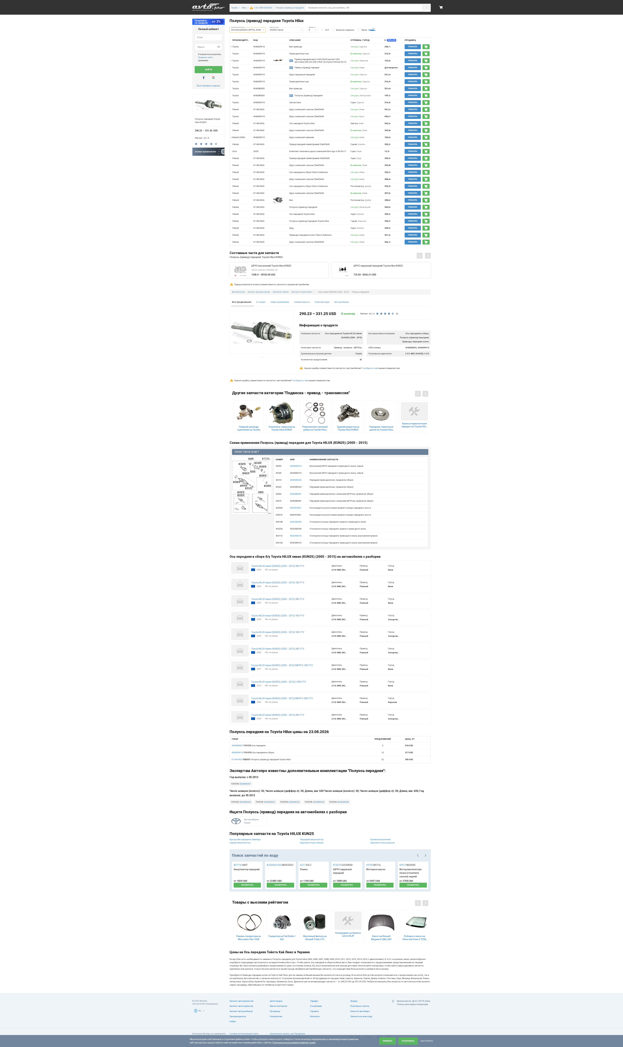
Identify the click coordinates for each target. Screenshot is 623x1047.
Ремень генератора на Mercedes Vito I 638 (248, 937)
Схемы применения (279, 302)
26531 (256, 151)
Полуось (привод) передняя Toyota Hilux (261, 759)
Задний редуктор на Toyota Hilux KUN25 (348, 428)
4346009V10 (259, 46)
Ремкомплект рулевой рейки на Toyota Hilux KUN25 (315, 428)
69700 (373, 865)
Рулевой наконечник (380, 839)
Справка (314, 1011)
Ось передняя (249, 745)
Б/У (327, 30)
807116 (241, 865)
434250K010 (295, 536)
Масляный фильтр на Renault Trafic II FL (315, 937)
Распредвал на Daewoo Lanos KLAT (348, 934)
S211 (306, 865)
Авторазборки (341, 302)
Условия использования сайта (244, 1034)
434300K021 (269, 802)
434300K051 (245, 784)
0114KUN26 (258, 109)
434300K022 (294, 802)
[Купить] (426, 46)
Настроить (427, 1041)
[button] (263, 30)
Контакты (315, 1016)
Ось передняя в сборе (253, 752)
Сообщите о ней (370, 368)
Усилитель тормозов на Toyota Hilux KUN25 (282, 428)
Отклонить (408, 1041)
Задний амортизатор (240, 842)
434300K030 (318, 802)
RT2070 (342, 865)
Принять (387, 1041)
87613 (407, 865)
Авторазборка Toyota (251, 821)
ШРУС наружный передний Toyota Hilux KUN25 (378, 265)
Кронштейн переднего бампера (245, 839)
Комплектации (322, 302)
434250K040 (295, 522)
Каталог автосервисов (241, 1006)
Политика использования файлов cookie (294, 1042)
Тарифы (314, 1001)
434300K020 (295, 480)
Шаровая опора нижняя (312, 842)
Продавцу (275, 1011)
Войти (208, 69)
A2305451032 (280, 865)
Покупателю (276, 1016)
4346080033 (259, 88)
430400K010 (295, 466)
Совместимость (302, 302)
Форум (353, 1001)
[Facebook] (203, 77)
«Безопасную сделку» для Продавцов (287, 1034)
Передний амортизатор (312, 839)
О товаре (260, 302)
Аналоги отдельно (345, 30)
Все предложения (241, 302)
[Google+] (213, 77)
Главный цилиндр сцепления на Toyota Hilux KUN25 (248, 428)
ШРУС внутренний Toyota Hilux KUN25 (271, 265)
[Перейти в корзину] (441, 7)
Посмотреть (247, 885)
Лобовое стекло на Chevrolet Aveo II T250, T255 (414, 938)
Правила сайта (205, 57)
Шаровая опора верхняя (382, 842)
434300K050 (343, 802)
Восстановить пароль (208, 85)
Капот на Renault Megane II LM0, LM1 (381, 937)
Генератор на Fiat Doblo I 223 (281, 937)
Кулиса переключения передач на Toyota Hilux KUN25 (414, 425)
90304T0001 (295, 508)
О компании (316, 1006)
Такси (364, 30)
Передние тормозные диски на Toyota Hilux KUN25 (381, 428)
